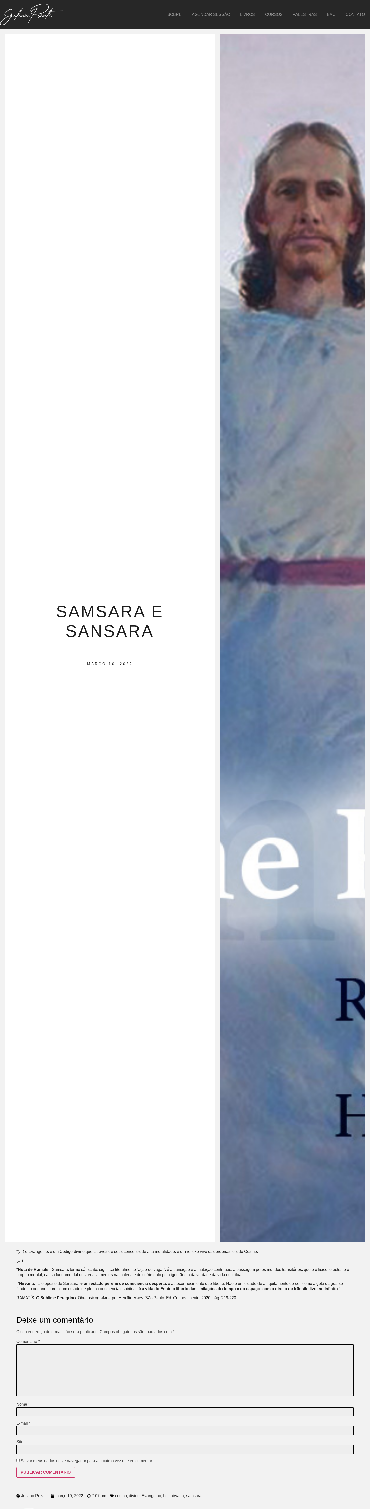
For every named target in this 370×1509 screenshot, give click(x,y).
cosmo (121, 1496)
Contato (355, 14)
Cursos (274, 14)
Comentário (28, 1342)
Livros (247, 14)
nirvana (177, 1496)
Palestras (305, 14)
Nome (23, 1404)
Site (19, 1442)
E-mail (23, 1423)
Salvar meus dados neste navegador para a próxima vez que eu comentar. (87, 1461)
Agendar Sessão (211, 14)
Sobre (174, 14)
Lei (166, 1496)
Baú (331, 14)
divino (134, 1496)
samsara (193, 1496)
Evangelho (151, 1496)
